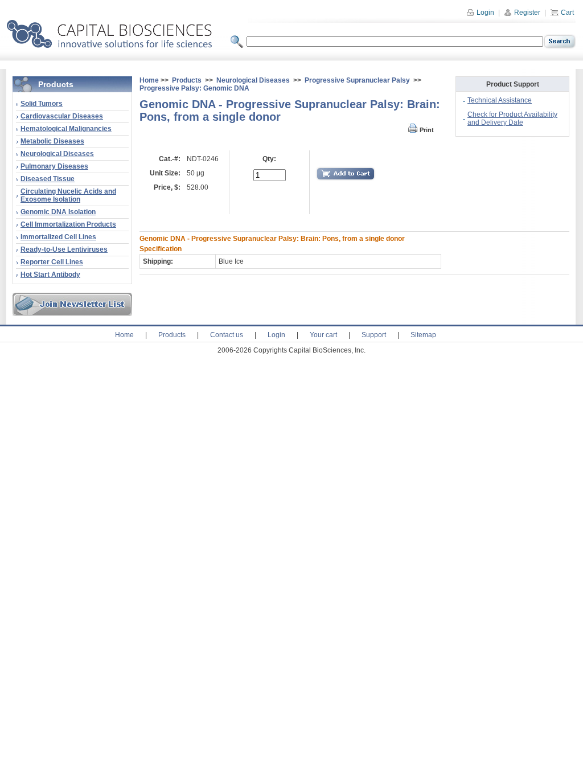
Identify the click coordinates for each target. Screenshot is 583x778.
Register (526, 13)
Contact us (226, 335)
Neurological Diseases (57, 154)
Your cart (323, 335)
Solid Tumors (41, 104)
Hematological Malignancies (66, 129)
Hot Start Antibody (50, 275)
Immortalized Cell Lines (58, 237)
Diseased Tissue (47, 179)
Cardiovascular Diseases (61, 116)
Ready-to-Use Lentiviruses (64, 249)
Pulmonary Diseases (54, 166)
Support (374, 335)
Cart (566, 13)
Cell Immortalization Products (68, 224)
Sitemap (423, 335)
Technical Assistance (499, 100)
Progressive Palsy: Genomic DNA (194, 88)
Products (187, 80)
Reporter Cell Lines (51, 262)
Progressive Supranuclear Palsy (357, 80)
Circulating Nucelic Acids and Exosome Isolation (68, 195)
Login (484, 13)
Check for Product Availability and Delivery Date (512, 118)
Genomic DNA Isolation (58, 212)
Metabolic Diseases (52, 141)
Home (149, 80)
